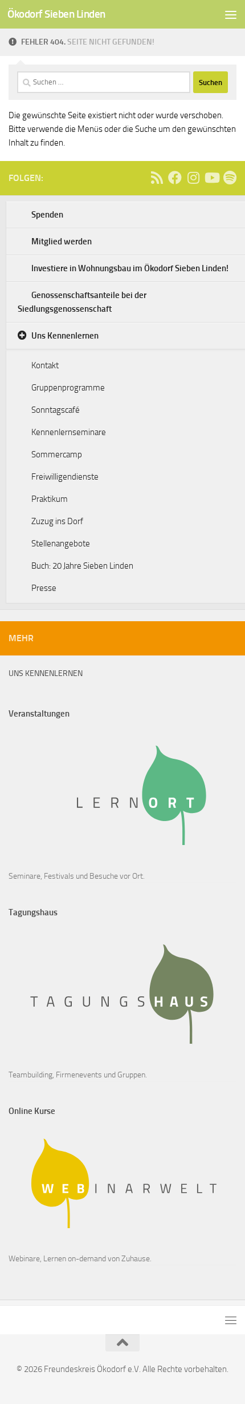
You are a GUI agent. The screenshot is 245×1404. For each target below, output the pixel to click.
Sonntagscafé (55, 410)
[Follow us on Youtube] (211, 177)
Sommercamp (56, 454)
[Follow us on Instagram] (193, 177)
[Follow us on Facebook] (175, 177)
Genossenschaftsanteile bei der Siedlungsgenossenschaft (82, 302)
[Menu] (231, 14)
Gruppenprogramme (68, 388)
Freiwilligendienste (65, 477)
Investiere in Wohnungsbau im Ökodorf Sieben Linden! (129, 268)
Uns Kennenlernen (65, 336)
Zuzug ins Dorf (57, 521)
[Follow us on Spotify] (229, 177)
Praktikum (49, 499)
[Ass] (157, 177)
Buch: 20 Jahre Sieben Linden (82, 566)
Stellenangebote (60, 543)
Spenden (47, 215)
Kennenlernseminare (68, 432)
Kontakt (45, 365)
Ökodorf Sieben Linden (56, 14)
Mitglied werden (61, 241)
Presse (43, 588)
